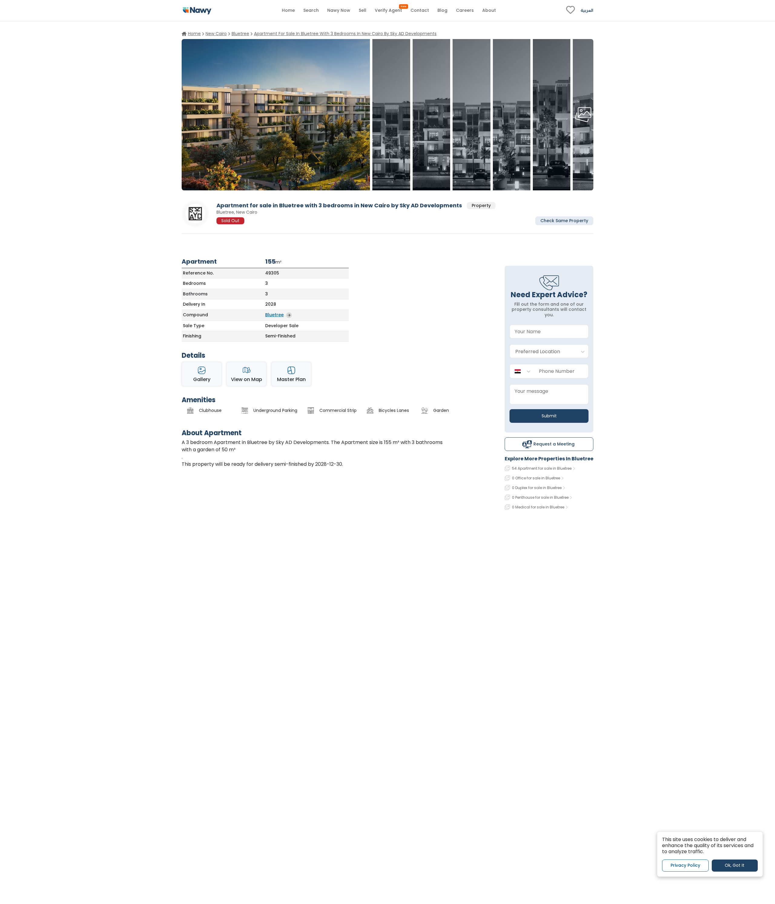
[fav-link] (570, 11)
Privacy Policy (685, 866)
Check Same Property (564, 220)
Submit (549, 416)
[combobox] (543, 351)
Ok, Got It (734, 866)
